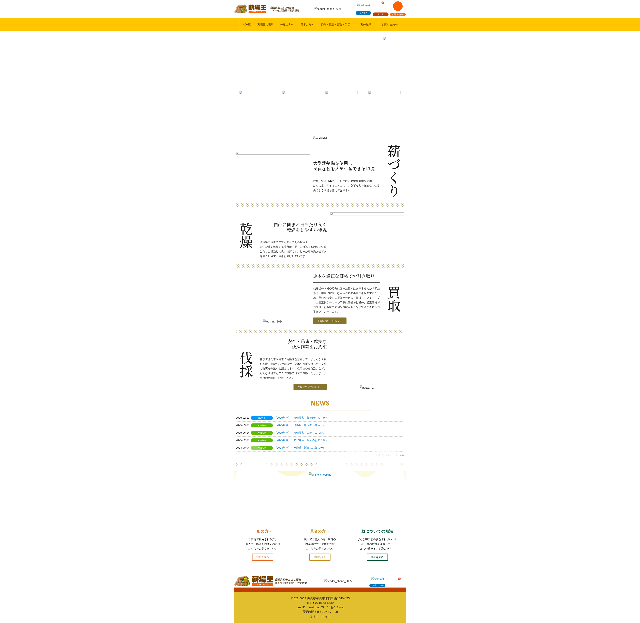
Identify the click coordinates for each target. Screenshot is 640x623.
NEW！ (262, 418)
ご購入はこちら (377, 585)
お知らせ (262, 425)
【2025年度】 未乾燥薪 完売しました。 (300, 432)
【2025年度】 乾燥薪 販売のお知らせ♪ (299, 425)
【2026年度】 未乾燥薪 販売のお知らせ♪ (300, 417)
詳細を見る (262, 557)
